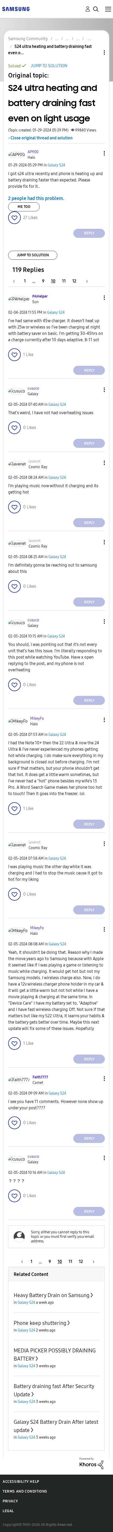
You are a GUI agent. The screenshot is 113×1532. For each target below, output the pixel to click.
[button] (95, 153)
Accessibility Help (21, 1481)
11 (64, 281)
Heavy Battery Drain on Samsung (51, 1295)
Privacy (10, 1501)
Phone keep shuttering (40, 1323)
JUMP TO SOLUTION (49, 65)
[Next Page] (85, 281)
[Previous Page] (16, 281)
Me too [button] (24, 206)
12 (74, 281)
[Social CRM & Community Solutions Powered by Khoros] (91, 1463)
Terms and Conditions (25, 1491)
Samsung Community (28, 38)
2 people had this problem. (36, 198)
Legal (8, 1511)
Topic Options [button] (95, 52)
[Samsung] (15, 8)
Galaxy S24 (56, 165)
